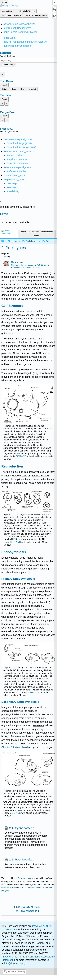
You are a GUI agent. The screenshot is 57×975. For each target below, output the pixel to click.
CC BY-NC (20, 456)
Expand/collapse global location (54, 240)
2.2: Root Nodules (21, 859)
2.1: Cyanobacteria (21, 828)
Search (5, 972)
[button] (12, 187)
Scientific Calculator (18, 163)
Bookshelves (31, 241)
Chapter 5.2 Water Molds (15, 747)
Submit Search (8, 65)
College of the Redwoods (22, 265)
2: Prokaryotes (22, 878)
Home (14, 241)
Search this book (7, 56)
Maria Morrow (17, 262)
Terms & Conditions (29, 956)
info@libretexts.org (14, 963)
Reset (4, 85)
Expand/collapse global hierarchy (4, 241)
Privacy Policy (9, 956)
